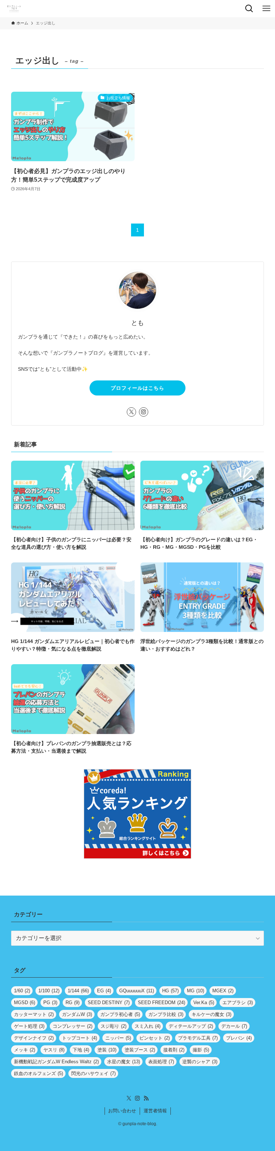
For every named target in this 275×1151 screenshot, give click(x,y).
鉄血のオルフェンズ (38, 1073)
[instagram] (143, 412)
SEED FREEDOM (161, 1002)
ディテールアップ (191, 1026)
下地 (81, 1049)
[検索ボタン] (249, 8)
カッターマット (34, 1014)
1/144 (78, 990)
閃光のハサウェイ (93, 1073)
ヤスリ (53, 1049)
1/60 (22, 990)
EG (104, 990)
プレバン (239, 1038)
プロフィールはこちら (137, 388)
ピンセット (154, 1038)
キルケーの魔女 (211, 1014)
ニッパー (118, 1038)
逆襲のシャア (199, 1061)
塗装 (106, 1049)
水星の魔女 (123, 1061)
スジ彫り (113, 1026)
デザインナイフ (34, 1038)
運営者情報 (155, 1110)
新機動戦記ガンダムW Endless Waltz (56, 1061)
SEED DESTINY (109, 1002)
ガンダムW (77, 1014)
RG (72, 1002)
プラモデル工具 (198, 1038)
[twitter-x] (131, 412)
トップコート (79, 1038)
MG (195, 990)
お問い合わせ (122, 1110)
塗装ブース (140, 1049)
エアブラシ (237, 1002)
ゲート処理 (29, 1026)
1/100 (48, 990)
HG (170, 990)
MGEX (222, 990)
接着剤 (173, 1049)
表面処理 (161, 1061)
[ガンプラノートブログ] (14, 8)
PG (50, 1002)
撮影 (201, 1049)
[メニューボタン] (266, 8)
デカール (234, 1026)
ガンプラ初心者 (120, 1014)
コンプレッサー (72, 1026)
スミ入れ (147, 1026)
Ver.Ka (203, 1002)
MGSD (24, 1002)
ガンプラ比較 (165, 1014)
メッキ (24, 1049)
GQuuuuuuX (136, 990)
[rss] (146, 1098)
